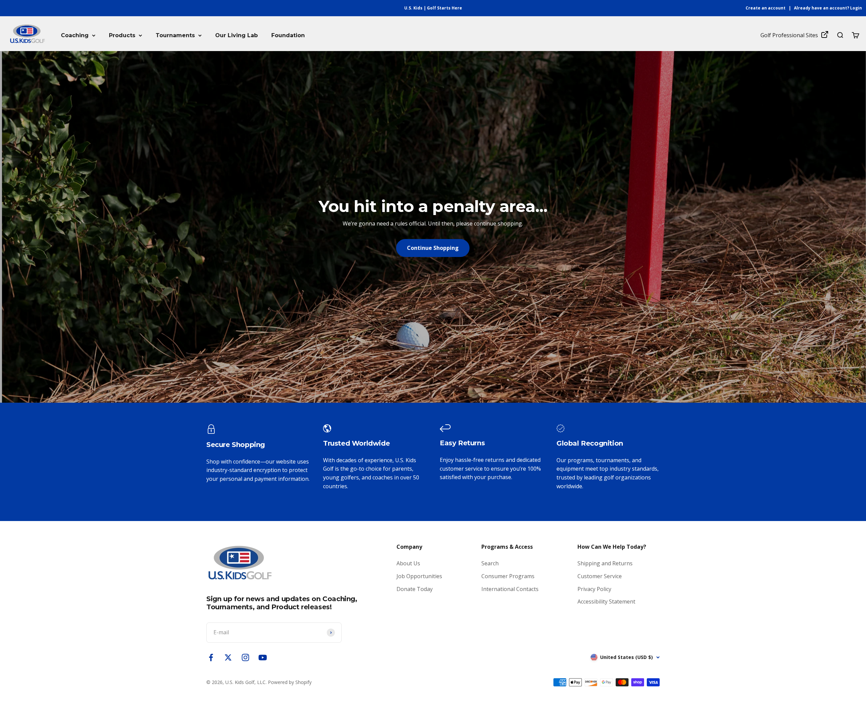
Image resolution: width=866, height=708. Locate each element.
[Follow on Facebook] (210, 657)
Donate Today (414, 589)
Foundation (288, 35)
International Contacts (510, 589)
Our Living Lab (236, 35)
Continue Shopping (433, 248)
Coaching (75, 35)
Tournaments (175, 35)
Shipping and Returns (605, 563)
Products (122, 35)
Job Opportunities (419, 576)
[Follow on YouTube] (262, 657)
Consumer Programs (507, 576)
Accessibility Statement (606, 601)
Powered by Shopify (290, 682)
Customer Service (599, 576)
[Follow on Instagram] (245, 657)
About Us (408, 563)
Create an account (765, 8)
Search (490, 563)
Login (856, 8)
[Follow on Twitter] (228, 657)
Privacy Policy (594, 589)
